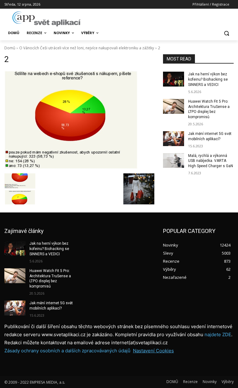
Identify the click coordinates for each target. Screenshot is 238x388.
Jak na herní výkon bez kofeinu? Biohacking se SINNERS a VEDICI (208, 79)
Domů (9, 48)
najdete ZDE (218, 334)
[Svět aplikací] (46, 18)
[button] (226, 33)
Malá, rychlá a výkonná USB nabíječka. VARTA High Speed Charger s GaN (210, 161)
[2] (79, 120)
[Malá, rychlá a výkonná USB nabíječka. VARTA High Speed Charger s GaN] (173, 160)
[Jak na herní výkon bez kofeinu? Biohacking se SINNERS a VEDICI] (173, 79)
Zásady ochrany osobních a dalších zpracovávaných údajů (67, 351)
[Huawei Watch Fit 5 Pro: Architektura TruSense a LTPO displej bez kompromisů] (173, 106)
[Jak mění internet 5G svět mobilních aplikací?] (173, 138)
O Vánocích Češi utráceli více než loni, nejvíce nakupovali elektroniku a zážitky (86, 48)
